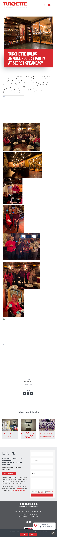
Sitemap (30, 516)
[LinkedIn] (31, 393)
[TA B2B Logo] (15, 3)
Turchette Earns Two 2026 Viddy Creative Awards (10, 435)
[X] (28, 393)
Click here (19, 488)
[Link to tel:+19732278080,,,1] (45, 5)
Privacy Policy (50, 491)
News (28, 387)
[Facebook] (24, 393)
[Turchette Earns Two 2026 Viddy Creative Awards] (10, 420)
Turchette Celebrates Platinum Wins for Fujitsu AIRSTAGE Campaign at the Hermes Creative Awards (28, 435)
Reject (33, 534)
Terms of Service (41, 492)
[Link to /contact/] (49, 5)
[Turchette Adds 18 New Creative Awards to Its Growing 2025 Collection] (47, 420)
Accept (24, 534)
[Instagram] (27, 522)
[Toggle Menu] (53, 5)
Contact (36, 516)
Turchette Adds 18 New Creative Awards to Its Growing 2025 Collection (47, 435)
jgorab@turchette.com (18, 490)
